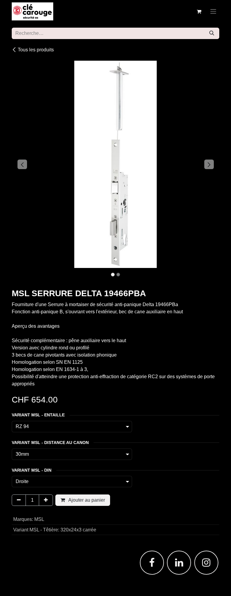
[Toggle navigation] (213, 11)
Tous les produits (36, 49)
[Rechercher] (211, 33)
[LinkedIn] (179, 563)
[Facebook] (152, 563)
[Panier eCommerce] (199, 11)
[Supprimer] (19, 500)
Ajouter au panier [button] (86, 500)
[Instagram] (206, 563)
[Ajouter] (46, 500)
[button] (22, 164)
